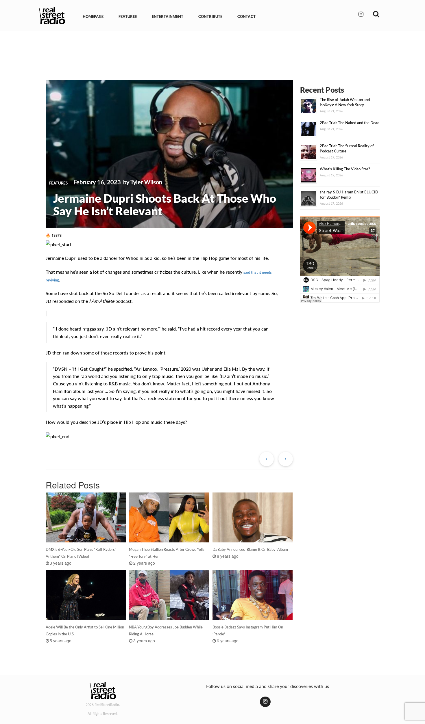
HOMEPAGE (93, 16)
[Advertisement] (212, 51)
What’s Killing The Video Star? (345, 169)
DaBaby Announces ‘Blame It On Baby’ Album (250, 549)
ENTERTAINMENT (167, 16)
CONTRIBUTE (210, 16)
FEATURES (128, 16)
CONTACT (246, 16)
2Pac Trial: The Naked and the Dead (349, 122)
